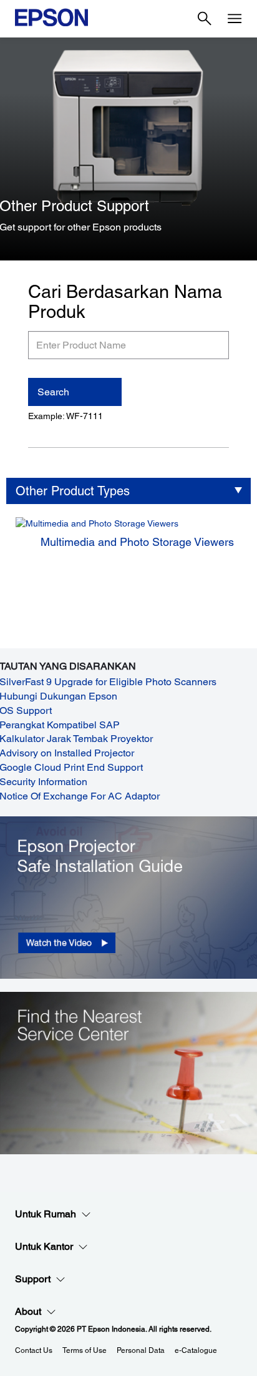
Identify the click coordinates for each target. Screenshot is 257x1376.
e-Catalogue (196, 1350)
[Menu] (235, 19)
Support (33, 1279)
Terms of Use (84, 1350)
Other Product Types (73, 490)
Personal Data (141, 1350)
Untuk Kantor (44, 1246)
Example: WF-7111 (65, 416)
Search (53, 392)
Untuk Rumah (45, 1214)
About (28, 1311)
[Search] (205, 19)
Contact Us (33, 1350)
